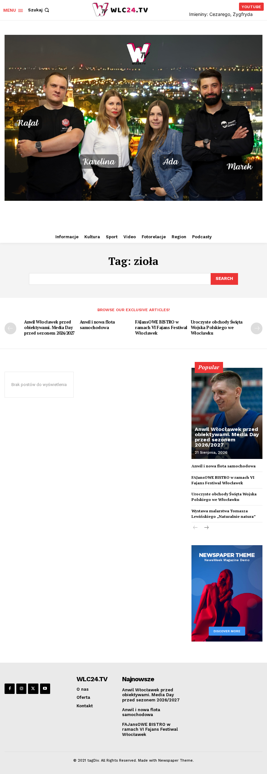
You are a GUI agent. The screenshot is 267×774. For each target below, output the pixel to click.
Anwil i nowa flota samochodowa (97, 324)
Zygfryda (243, 14)
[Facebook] (10, 689)
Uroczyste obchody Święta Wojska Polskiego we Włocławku (217, 327)
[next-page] (256, 328)
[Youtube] (45, 689)
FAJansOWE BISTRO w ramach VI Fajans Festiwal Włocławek (161, 327)
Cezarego (219, 14)
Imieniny (198, 14)
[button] (39, 10)
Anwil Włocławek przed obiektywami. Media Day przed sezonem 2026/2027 (49, 327)
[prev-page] (10, 328)
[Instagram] (21, 689)
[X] (33, 689)
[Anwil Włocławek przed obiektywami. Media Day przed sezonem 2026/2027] (226, 413)
